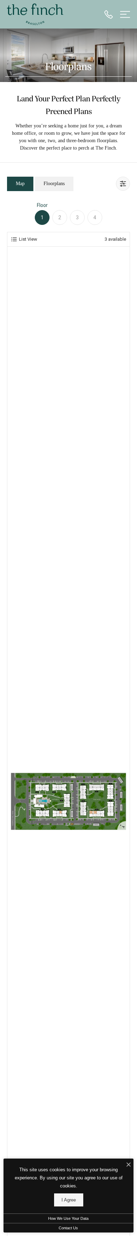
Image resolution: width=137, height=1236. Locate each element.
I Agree (68, 1200)
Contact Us (68, 1228)
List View (28, 239)
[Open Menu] (125, 14)
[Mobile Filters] (123, 184)
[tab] (20, 184)
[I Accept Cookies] (128, 1165)
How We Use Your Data (68, 1218)
